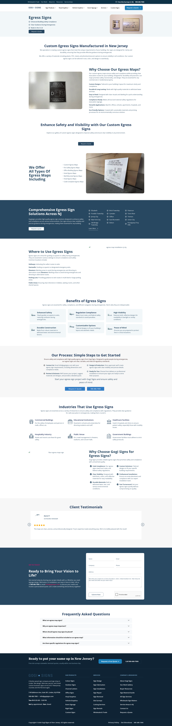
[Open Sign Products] (55, 8)
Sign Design (97, 681)
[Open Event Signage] (97, 8)
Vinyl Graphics (70, 697)
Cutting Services (99, 704)
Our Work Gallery (126, 685)
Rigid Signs (69, 708)
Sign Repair (97, 693)
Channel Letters (71, 689)
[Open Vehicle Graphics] (83, 8)
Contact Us (124, 708)
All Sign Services (126, 697)
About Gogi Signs (126, 681)
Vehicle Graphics (71, 701)
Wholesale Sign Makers (128, 701)
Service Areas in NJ (127, 704)
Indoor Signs (69, 681)
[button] (29, 524)
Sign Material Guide (127, 693)
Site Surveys (97, 701)
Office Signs (69, 693)
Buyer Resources (126, 689)
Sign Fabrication (99, 685)
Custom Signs (70, 712)
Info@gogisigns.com (53, 584)
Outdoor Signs (70, 685)
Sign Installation (99, 689)
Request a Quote (126, 712)
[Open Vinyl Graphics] (68, 8)
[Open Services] (107, 8)
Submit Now (96, 595)
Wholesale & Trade (100, 712)
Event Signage (70, 704)
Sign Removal (98, 697)
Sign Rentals (97, 708)
